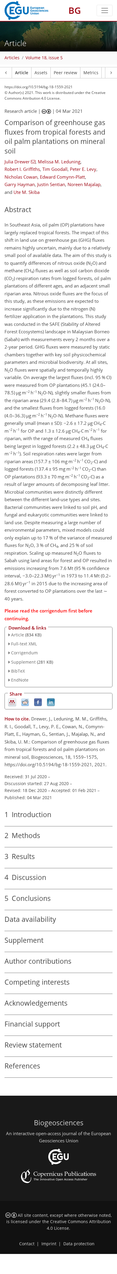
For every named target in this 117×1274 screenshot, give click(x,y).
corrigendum (53, 611)
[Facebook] (38, 702)
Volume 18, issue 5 (44, 57)
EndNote (19, 680)
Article (21, 72)
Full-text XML (24, 644)
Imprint (48, 1243)
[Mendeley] (12, 702)
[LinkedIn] (51, 702)
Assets (40, 72)
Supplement (23, 662)
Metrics (90, 72)
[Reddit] (25, 702)
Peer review (65, 72)
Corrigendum (24, 653)
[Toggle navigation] (104, 10)
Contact (26, 1243)
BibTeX (18, 671)
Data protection (78, 1243)
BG (74, 10)
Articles (12, 57)
